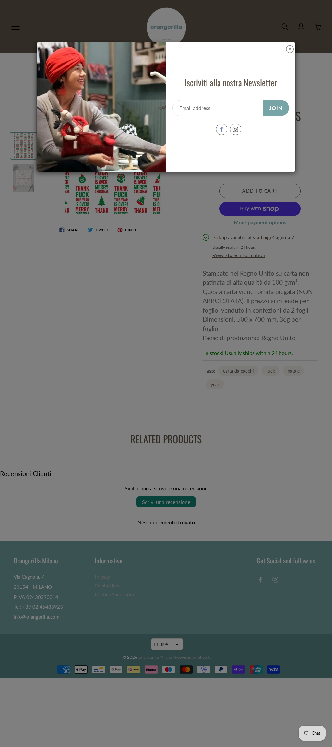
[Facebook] (221, 129)
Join (275, 108)
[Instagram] (235, 129)
